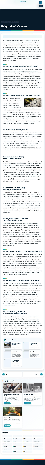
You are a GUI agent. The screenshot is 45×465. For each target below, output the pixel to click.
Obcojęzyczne (6, 443)
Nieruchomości (36, 441)
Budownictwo (7, 21)
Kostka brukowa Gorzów (33, 344)
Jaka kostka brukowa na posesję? (16, 344)
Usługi (5, 451)
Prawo (25, 443)
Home (3, 21)
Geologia (15, 438)
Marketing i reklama (7, 441)
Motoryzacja (26, 441)
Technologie (36, 446)
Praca (15, 443)
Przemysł (35, 443)
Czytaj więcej (7, 403)
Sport (25, 446)
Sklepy (15, 446)
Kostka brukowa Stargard (33, 352)
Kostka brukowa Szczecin (15, 352)
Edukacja (5, 438)
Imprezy (35, 438)
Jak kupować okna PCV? (30, 394)
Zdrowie (25, 451)
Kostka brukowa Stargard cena (15, 361)
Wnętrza (15, 451)
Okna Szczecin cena (8, 417)
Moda (15, 441)
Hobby (25, 438)
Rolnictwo (5, 446)
